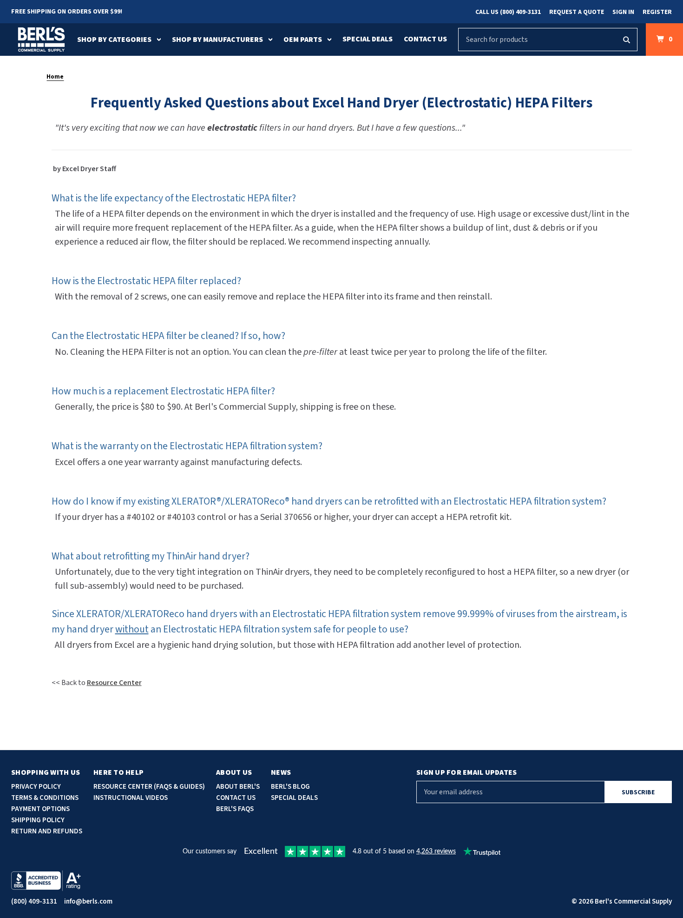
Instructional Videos (130, 798)
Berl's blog (290, 787)
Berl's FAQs (235, 809)
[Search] (626, 39)
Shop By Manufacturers (217, 39)
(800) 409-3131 (34, 901)
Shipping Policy (38, 820)
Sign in (623, 12)
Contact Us (425, 39)
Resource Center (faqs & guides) (149, 787)
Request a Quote (576, 12)
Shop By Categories (114, 39)
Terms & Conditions (45, 798)
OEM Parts (302, 39)
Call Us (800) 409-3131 (508, 12)
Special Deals (367, 39)
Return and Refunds (46, 831)
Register (657, 12)
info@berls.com (88, 901)
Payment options (40, 809)
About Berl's (238, 787)
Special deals (294, 798)
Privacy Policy (36, 787)
